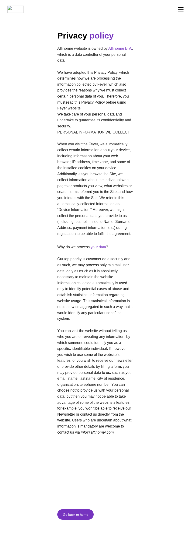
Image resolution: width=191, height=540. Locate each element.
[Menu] (181, 9)
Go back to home (75, 514)
